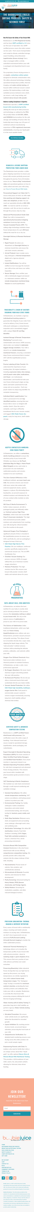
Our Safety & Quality (17, 138)
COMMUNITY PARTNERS (8, 1169)
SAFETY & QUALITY (7, 1152)
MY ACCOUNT (5, 1160)
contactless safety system (19, 75)
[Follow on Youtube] (14, 1178)
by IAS (20, 43)
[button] (3, 8)
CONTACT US (5, 1163)
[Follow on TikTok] (10, 1178)
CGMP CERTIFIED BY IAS (8, 1154)
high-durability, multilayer (21, 688)
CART (3, 1161)
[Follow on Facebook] (3, 1178)
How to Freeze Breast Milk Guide (16, 189)
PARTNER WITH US (6, 1167)
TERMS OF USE (5, 1171)
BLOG (3, 1165)
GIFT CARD (4, 1155)
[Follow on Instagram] (7, 1178)
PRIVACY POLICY (6, 1173)
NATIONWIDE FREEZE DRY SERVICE (10, 1146)
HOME (3, 1144)
